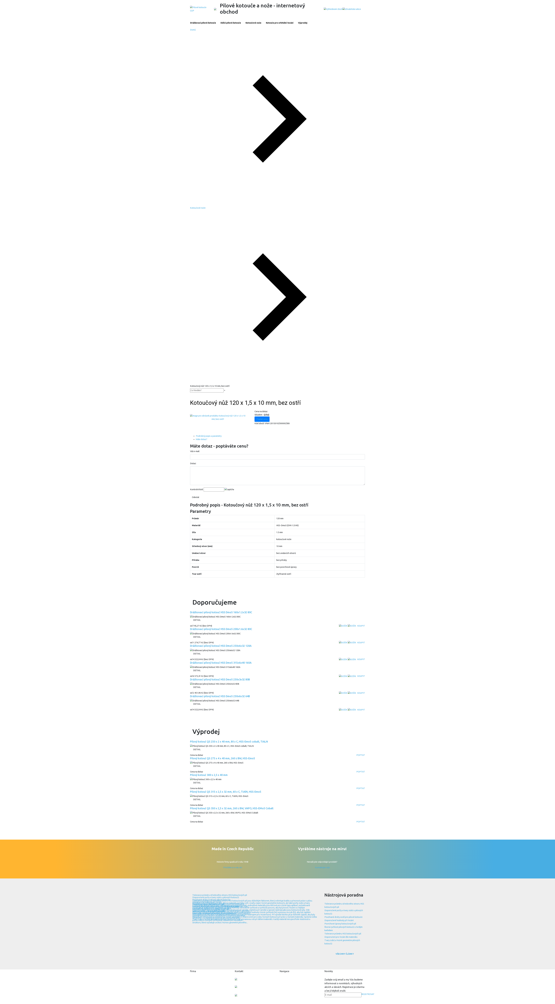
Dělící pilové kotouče (231, 23)
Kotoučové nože (253, 23)
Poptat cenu (262, 419)
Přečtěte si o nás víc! (232, 867)
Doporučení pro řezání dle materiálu (340, 937)
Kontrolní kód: (196, 489)
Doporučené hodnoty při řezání (339, 920)
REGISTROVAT (367, 994)
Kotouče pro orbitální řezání (279, 23)
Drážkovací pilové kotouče (203, 23)
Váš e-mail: (195, 451)
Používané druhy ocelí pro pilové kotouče (343, 917)
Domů (193, 30)
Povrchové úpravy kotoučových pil (340, 924)
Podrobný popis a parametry (209, 436)
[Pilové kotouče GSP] (198, 9)
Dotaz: (193, 463)
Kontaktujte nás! (322, 867)
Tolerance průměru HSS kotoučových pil (342, 933)
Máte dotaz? (201, 439)
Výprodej (302, 23)
